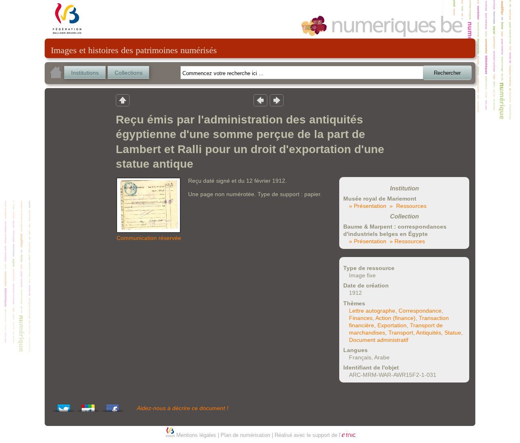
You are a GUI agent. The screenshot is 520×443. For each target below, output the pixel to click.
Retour (122, 100)
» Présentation (367, 206)
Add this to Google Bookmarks (88, 406)
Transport (400, 332)
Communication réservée (149, 238)
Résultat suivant (276, 100)
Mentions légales (196, 435)
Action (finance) (395, 318)
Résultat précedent (260, 100)
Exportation (392, 325)
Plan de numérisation (245, 435)
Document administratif (378, 340)
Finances (361, 318)
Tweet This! (64, 406)
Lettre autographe (372, 310)
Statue (452, 332)
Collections (129, 72)
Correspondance (420, 310)
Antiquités (428, 332)
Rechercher (447, 73)
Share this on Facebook (112, 406)
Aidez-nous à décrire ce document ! (182, 408)
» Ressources (408, 206)
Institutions (85, 72)
